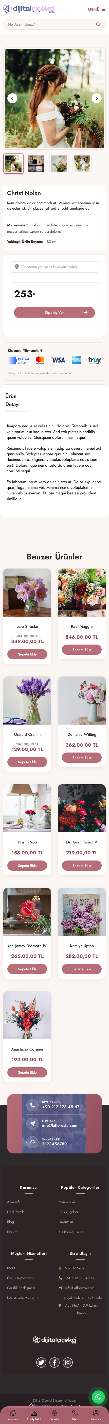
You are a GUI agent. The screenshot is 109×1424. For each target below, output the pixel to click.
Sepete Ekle (27, 654)
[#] (29, 9)
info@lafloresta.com (80, 1287)
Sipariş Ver (54, 312)
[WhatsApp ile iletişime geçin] (98, 1397)
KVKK (11, 1268)
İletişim (12, 1231)
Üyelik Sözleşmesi (20, 1277)
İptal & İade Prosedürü (23, 1298)
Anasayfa (14, 1201)
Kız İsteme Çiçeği (72, 1231)
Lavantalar (66, 1221)
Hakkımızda (16, 1211)
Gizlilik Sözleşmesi (21, 1287)
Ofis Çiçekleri (69, 1211)
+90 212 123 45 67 (79, 1277)
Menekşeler (67, 1201)
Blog (10, 1221)
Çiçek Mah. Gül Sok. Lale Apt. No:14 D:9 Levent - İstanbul (83, 1305)
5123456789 (74, 1268)
